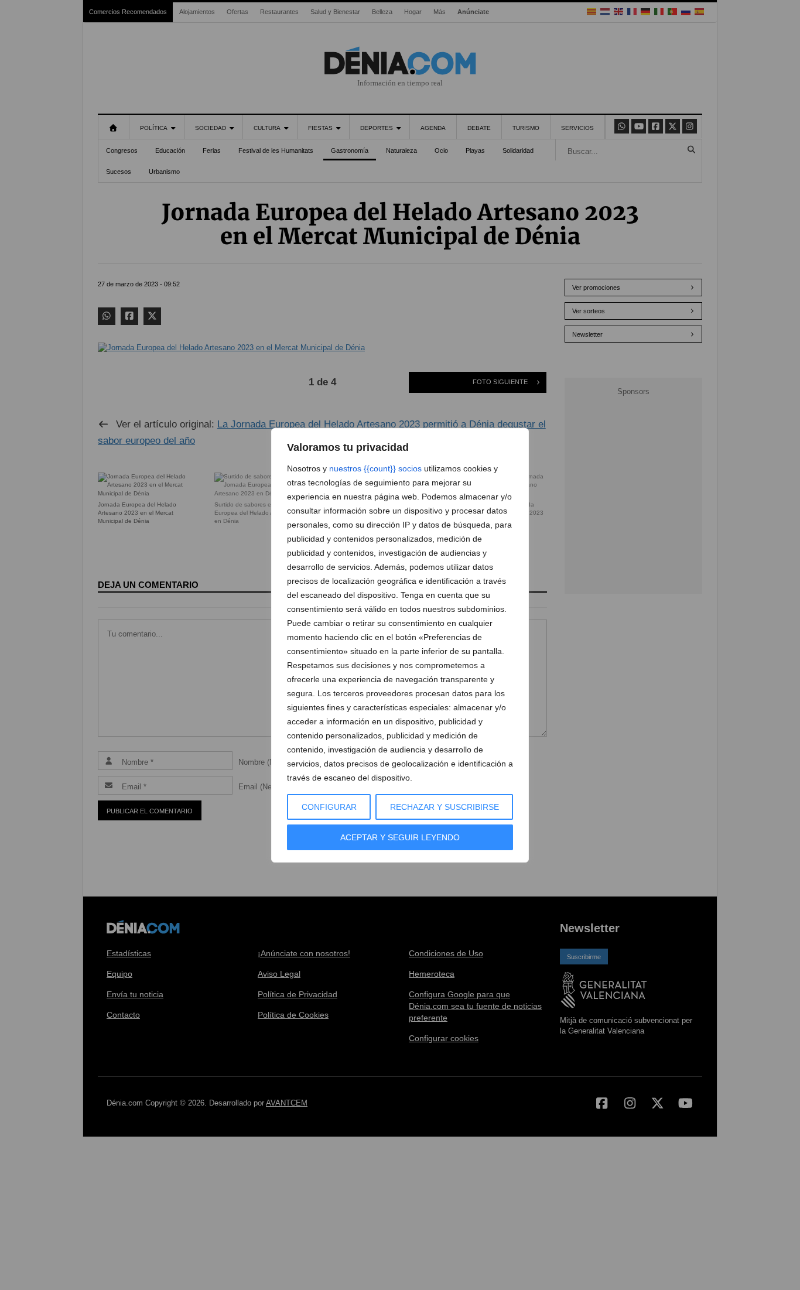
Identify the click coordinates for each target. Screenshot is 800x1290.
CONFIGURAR (329, 807)
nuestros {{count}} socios (375, 468)
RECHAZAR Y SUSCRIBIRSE (444, 807)
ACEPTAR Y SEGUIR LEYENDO (400, 837)
